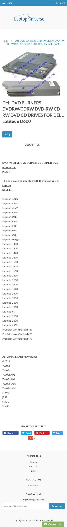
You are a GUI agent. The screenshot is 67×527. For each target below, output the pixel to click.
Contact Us (33, 485)
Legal (33, 471)
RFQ (7, 134)
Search (33, 462)
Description (32, 144)
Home (5, 40)
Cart (62, 2)
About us (33, 466)
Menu (9, 2)
